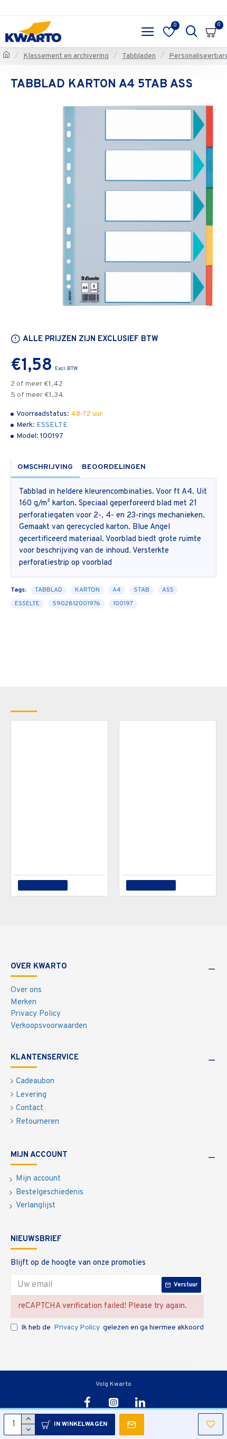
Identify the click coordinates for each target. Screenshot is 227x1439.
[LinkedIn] (139, 1402)
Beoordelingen (114, 467)
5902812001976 (76, 603)
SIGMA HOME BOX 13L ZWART (169, 822)
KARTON (87, 590)
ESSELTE (52, 425)
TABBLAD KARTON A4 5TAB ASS (61, 822)
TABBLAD (48, 590)
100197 (123, 603)
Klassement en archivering (66, 56)
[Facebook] (87, 1402)
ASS (168, 590)
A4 (116, 590)
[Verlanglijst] (92, 885)
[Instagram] (113, 1402)
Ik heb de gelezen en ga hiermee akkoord (112, 1327)
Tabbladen (139, 56)
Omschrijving (45, 467)
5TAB (141, 590)
